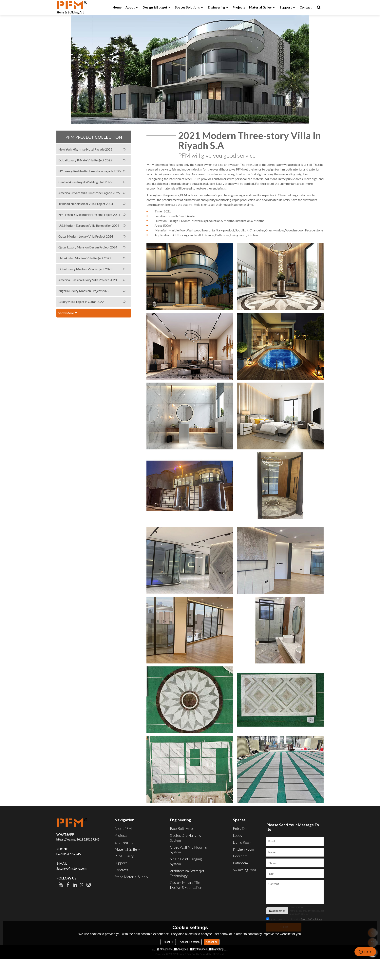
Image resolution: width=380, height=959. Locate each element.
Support (286, 7)
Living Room (242, 842)
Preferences (200, 949)
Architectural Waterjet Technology (187, 873)
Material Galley (260, 7)
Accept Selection (190, 941)
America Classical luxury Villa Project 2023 (87, 280)
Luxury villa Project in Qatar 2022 (81, 301)
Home (117, 7)
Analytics (182, 949)
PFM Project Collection (94, 137)
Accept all (211, 941)
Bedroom (240, 856)
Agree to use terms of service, (295, 919)
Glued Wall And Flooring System (188, 849)
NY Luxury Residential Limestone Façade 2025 (89, 171)
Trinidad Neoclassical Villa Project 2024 (85, 204)
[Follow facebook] (67, 885)
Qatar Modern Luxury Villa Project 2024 (85, 236)
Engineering (216, 7)
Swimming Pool (244, 870)
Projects (239, 7)
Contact (306, 7)
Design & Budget (155, 7)
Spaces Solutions (187, 7)
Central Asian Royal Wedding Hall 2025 (85, 182)
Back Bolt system (182, 828)
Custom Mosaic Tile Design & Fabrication (186, 885)
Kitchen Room (243, 849)
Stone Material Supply (131, 877)
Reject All (168, 941)
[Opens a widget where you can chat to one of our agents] (365, 952)
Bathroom (240, 863)
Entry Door (241, 828)
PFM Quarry (124, 856)
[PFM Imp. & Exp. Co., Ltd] (72, 5)
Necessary (166, 949)
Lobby (237, 835)
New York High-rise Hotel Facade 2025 (85, 149)
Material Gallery (127, 849)
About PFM (123, 828)
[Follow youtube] (60, 885)
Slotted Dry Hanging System (185, 837)
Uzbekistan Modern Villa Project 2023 (84, 258)
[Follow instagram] (88, 885)
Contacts (121, 870)
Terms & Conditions (311, 919)
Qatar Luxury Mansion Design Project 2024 (87, 247)
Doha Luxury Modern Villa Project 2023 (85, 269)
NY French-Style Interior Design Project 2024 (89, 214)
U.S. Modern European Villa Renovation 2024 (88, 225)
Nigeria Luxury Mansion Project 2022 (83, 291)
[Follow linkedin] (74, 885)
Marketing (217, 949)
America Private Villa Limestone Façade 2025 (89, 193)
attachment (279, 910)
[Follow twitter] (81, 885)
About (130, 7)
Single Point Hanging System (186, 861)
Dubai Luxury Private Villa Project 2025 (85, 160)
